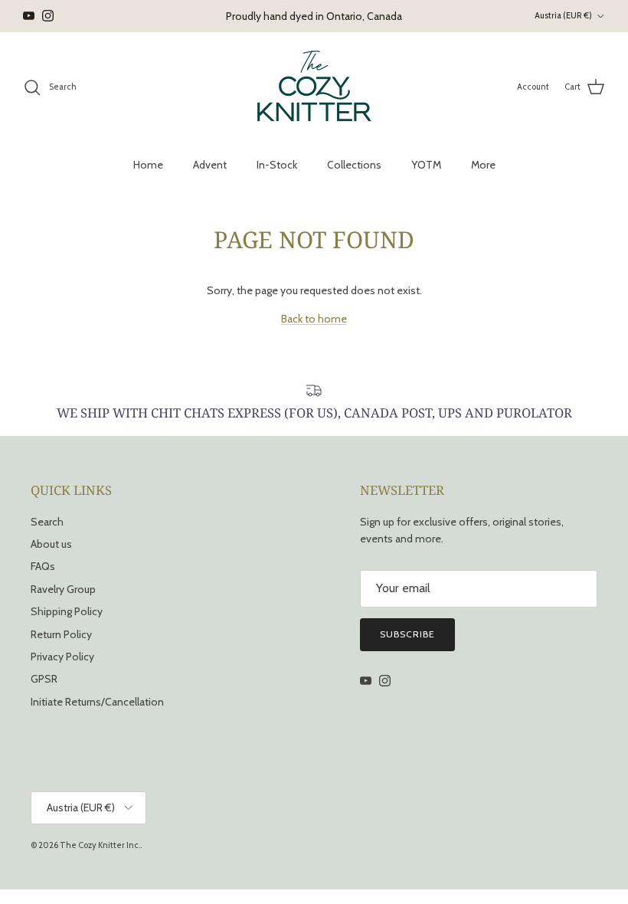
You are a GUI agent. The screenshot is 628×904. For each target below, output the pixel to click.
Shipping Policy (67, 611)
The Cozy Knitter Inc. (100, 845)
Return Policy (61, 634)
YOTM (426, 165)
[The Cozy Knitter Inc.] (314, 87)
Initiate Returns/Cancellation (97, 702)
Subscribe (407, 634)
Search (47, 522)
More (483, 165)
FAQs (43, 566)
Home (148, 165)
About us (51, 544)
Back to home (314, 319)
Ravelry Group (63, 589)
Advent (210, 165)
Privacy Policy (62, 656)
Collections (354, 165)
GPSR (44, 679)
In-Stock (277, 165)
